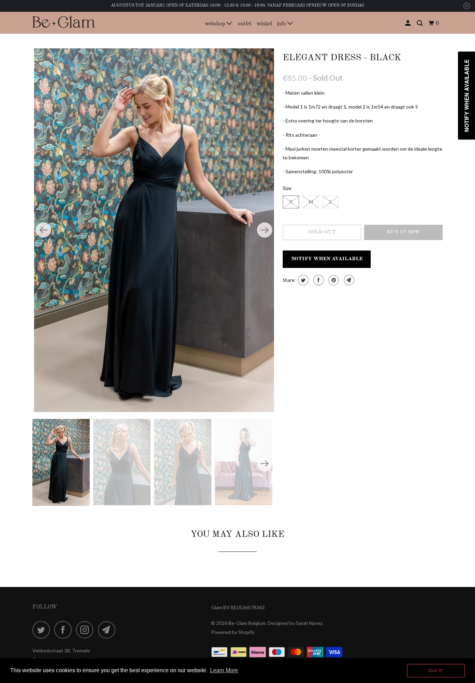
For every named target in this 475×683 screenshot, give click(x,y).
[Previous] (43, 230)
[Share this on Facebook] (318, 280)
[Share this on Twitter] (302, 280)
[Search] (420, 23)
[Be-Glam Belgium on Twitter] (42, 629)
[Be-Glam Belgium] (63, 22)
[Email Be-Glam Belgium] (108, 629)
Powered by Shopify (233, 632)
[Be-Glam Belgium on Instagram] (86, 629)
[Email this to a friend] (348, 280)
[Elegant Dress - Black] (154, 230)
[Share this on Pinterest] (333, 280)
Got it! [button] (435, 670)
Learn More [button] (224, 670)
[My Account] (408, 23)
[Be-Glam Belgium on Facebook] (64, 629)
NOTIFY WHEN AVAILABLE (327, 259)
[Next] (264, 230)
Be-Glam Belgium (247, 623)
